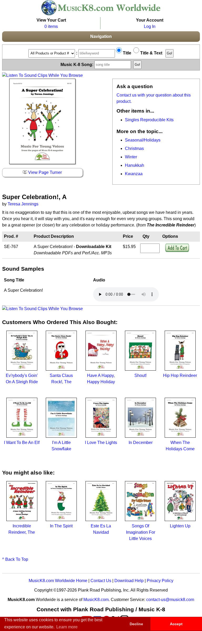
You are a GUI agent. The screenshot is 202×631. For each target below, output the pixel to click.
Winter (131, 157)
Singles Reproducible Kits (149, 120)
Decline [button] (136, 624)
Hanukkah (134, 165)
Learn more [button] (67, 627)
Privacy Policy (160, 580)
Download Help (129, 580)
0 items (51, 26)
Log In (149, 26)
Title (126, 53)
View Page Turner (44, 172)
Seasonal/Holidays (142, 140)
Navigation (101, 36)
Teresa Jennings (23, 204)
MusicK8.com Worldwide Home (58, 580)
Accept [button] (176, 624)
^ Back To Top (15, 559)
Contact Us (100, 580)
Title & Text (150, 53)
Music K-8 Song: (77, 64)
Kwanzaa (134, 173)
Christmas (134, 148)
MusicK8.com (96, 599)
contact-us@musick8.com (170, 599)
